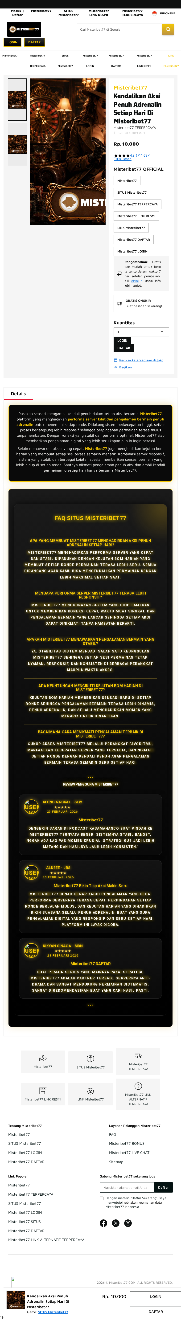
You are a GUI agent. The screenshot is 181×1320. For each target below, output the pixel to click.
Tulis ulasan (123, 159)
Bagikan (125, 367)
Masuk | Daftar (17, 13)
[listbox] (141, 216)
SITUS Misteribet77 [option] (132, 192)
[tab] (18, 393)
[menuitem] (9, 55)
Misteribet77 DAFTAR (26, 1162)
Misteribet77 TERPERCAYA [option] (137, 204)
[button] (17, 99)
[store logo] (24, 29)
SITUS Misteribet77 (68, 13)
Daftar (34, 42)
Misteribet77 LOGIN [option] (132, 251)
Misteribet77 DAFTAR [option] (133, 239)
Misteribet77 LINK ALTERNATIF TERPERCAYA (138, 1099)
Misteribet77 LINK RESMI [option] (136, 216)
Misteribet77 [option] (127, 181)
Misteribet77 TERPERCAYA (132, 13)
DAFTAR (123, 348)
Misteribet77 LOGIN (25, 1152)
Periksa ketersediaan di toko (141, 360)
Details (18, 393)
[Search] (168, 29)
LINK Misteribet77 (91, 1099)
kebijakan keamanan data (142, 1202)
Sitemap (116, 1162)
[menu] (90, 60)
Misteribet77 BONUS (126, 1143)
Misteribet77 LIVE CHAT (129, 1152)
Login (12, 42)
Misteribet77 (41, 11)
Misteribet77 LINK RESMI (99, 13)
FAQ (112, 1134)
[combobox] (125, 29)
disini (135, 281)
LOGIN (122, 340)
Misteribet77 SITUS (24, 1221)
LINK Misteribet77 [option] (131, 228)
